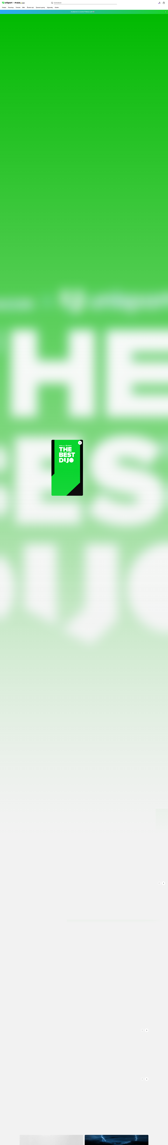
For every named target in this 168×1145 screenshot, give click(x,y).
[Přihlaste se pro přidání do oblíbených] (107, 888)
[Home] (13, 3)
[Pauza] (80, 443)
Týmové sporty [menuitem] (40, 7)
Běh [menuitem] (23, 7)
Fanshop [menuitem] (11, 7)
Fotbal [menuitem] (4, 7)
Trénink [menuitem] (18, 7)
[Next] (163, 883)
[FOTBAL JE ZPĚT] (84, 941)
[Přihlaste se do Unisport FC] (160, 3)
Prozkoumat (17, 914)
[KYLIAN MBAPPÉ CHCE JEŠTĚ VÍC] (103, 941)
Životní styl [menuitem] (30, 7)
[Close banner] (165, 12)
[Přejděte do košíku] (164, 3)
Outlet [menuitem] (57, 7)
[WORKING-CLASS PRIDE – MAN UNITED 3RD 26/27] (45, 941)
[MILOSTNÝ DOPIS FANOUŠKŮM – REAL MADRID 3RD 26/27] (64, 941)
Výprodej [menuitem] (50, 7)
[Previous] (159, 883)
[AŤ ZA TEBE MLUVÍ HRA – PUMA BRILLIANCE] (123, 941)
